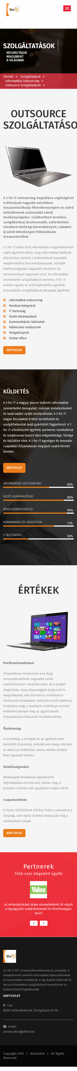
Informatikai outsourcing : (23, 483)
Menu (67, 8)
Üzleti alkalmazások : (18, 496)
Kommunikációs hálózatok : (23, 522)
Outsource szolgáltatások (23, 85)
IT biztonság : (13, 535)
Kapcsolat (14, 350)
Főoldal (8, 77)
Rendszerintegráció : (18, 509)
